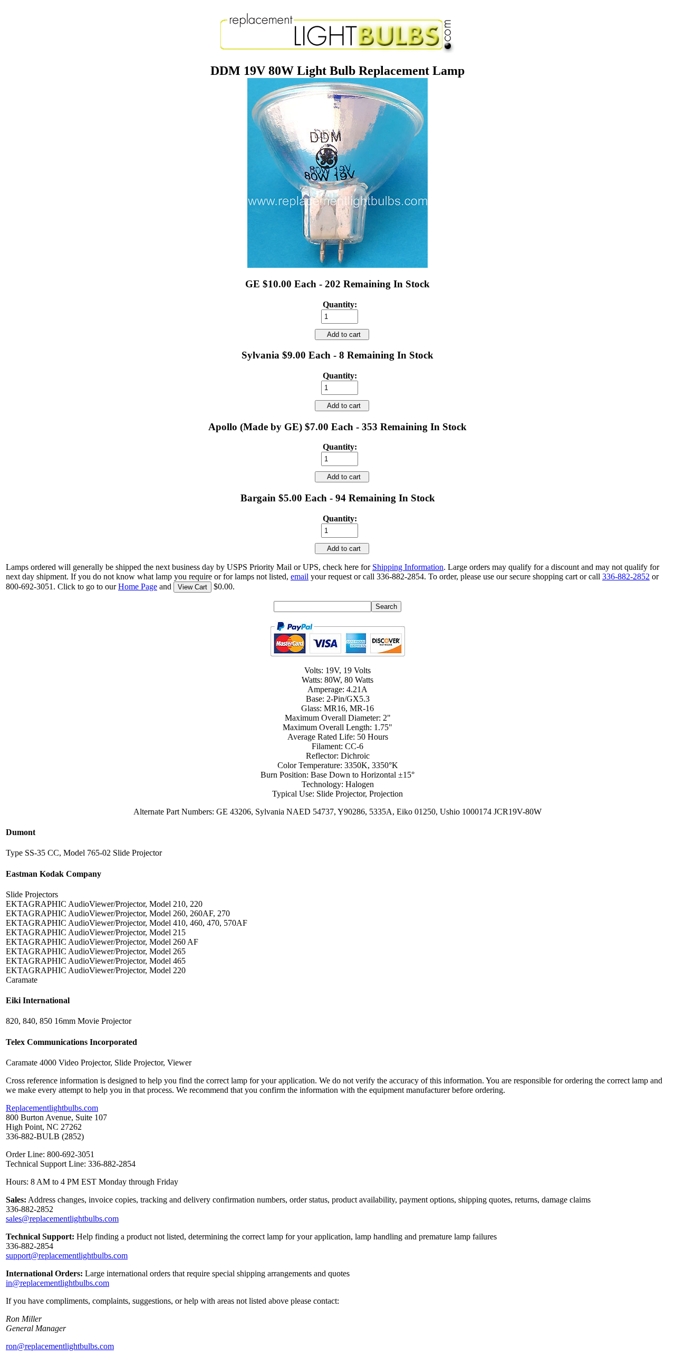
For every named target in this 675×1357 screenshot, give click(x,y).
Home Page (137, 586)
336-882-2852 (626, 576)
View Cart (192, 587)
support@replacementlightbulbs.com (67, 1255)
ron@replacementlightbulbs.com (60, 1346)
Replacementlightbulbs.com (52, 1107)
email (299, 576)
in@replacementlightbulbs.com (57, 1282)
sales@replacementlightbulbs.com (62, 1218)
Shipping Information (407, 567)
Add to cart (342, 334)
